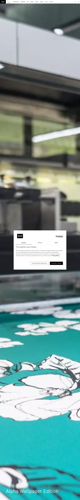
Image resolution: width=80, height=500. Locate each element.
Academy (41, 1)
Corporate (51, 1)
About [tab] (56, 242)
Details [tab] (40, 242)
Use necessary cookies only (39, 263)
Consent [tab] (23, 242)
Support (36, 1)
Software (32, 1)
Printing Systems (16, 1)
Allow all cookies (56, 263)
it (78, 1)
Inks (27, 1)
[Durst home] (3, 2)
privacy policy (55, 255)
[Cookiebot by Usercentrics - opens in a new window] (58, 237)
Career (46, 1)
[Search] (75, 1)
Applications (23, 1)
